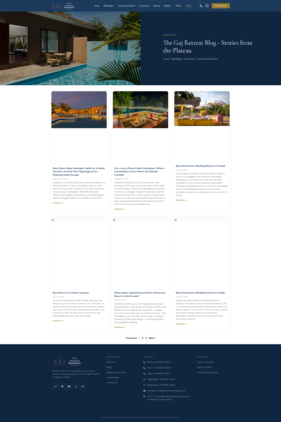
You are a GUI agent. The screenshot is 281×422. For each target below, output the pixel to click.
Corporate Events (126, 6)
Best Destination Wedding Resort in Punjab (200, 165)
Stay (97, 6)
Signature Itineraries (116, 372)
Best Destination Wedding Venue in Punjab (200, 292)
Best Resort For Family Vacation (71, 292)
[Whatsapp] (76, 386)
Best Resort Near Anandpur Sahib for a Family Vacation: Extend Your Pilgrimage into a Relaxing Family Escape (79, 171)
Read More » (58, 203)
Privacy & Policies (205, 362)
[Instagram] (55, 386)
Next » (152, 338)
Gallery (167, 6)
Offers (178, 6)
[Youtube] (69, 386)
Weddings (108, 6)
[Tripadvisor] (82, 386)
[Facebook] (62, 386)
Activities (144, 6)
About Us (111, 362)
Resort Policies (204, 367)
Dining (157, 6)
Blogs (188, 6)
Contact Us (112, 382)
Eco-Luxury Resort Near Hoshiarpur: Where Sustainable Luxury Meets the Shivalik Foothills (139, 171)
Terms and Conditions (208, 372)
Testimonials (113, 377)
